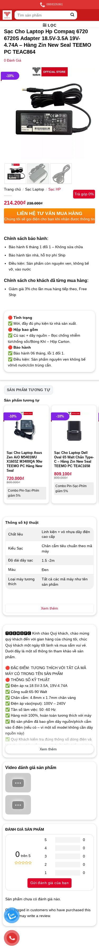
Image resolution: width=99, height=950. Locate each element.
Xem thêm (48, 749)
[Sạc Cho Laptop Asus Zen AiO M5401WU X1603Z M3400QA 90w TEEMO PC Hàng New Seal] (26, 428)
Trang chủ (12, 189)
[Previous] (12, 113)
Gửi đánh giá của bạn (49, 883)
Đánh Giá (12, 60)
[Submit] (72, 15)
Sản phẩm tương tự (28, 390)
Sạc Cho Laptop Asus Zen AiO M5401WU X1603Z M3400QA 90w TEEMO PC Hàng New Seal (24, 462)
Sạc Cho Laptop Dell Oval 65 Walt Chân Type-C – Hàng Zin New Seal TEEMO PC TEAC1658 (74, 459)
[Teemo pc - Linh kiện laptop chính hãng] (7, 15)
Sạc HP (54, 189)
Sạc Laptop (34, 189)
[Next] (86, 113)
